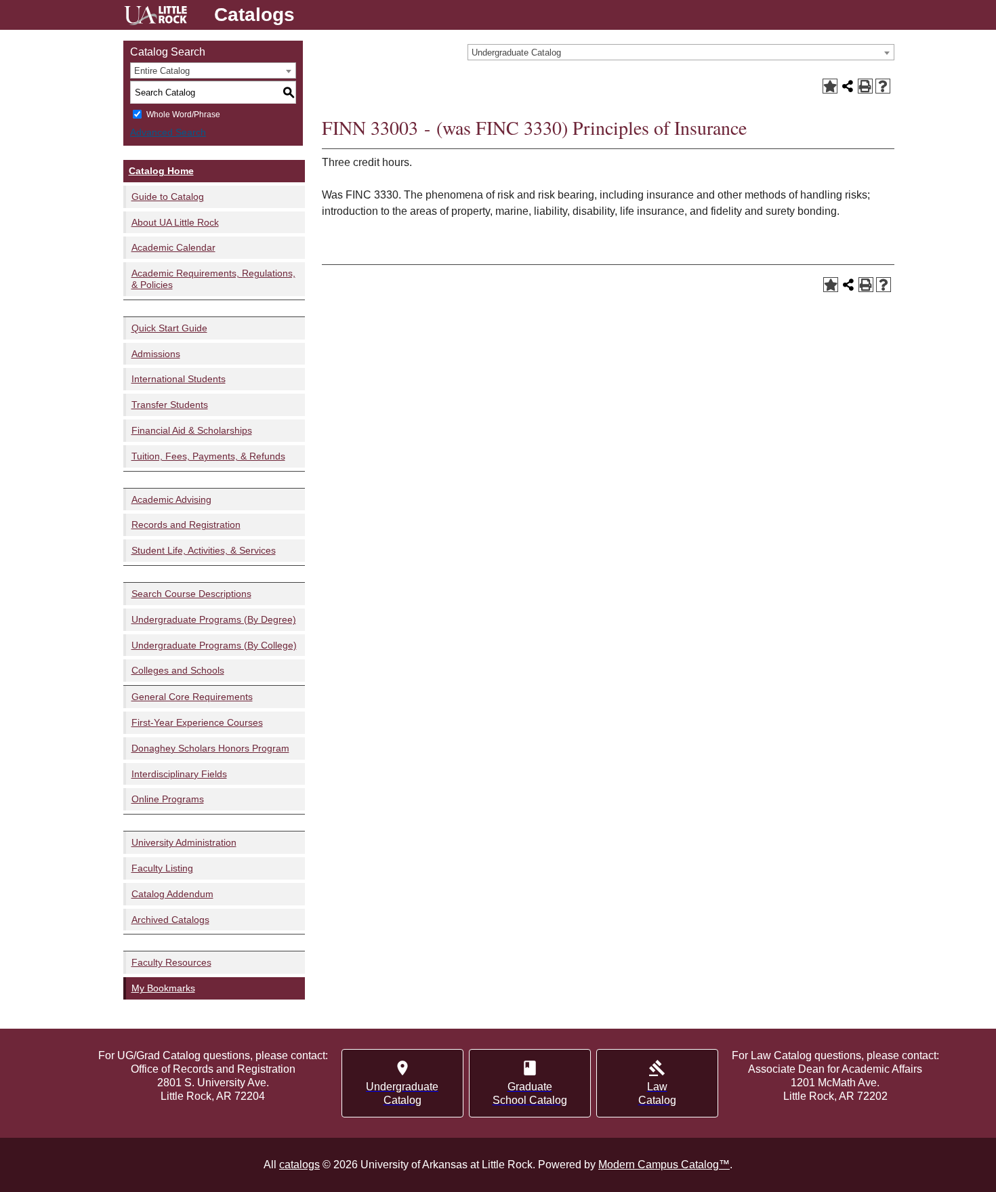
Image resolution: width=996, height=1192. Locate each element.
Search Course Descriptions (191, 593)
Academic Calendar (173, 247)
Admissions (155, 353)
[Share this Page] (847, 86)
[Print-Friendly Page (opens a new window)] (865, 86)
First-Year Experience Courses (197, 722)
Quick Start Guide (169, 328)
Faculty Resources (171, 962)
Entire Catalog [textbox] (162, 71)
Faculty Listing (162, 868)
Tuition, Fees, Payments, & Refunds (208, 456)
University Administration (183, 842)
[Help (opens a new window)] (882, 86)
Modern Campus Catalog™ (664, 1164)
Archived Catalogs (170, 919)
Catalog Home (161, 170)
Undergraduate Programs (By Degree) (213, 619)
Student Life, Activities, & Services (203, 550)
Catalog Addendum (172, 893)
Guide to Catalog (167, 196)
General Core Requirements (192, 696)
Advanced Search (168, 132)
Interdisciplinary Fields (179, 773)
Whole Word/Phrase (183, 114)
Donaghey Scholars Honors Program (210, 748)
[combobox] (681, 52)
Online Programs (167, 799)
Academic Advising (171, 499)
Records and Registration (186, 524)
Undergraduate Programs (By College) (214, 645)
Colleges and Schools (177, 670)
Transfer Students (169, 404)
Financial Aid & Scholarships (191, 430)
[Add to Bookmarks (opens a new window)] (830, 86)
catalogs (299, 1164)
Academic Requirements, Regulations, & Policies (213, 279)
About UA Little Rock (175, 222)
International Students (178, 378)
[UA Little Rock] (155, 17)
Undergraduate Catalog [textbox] (516, 52)
